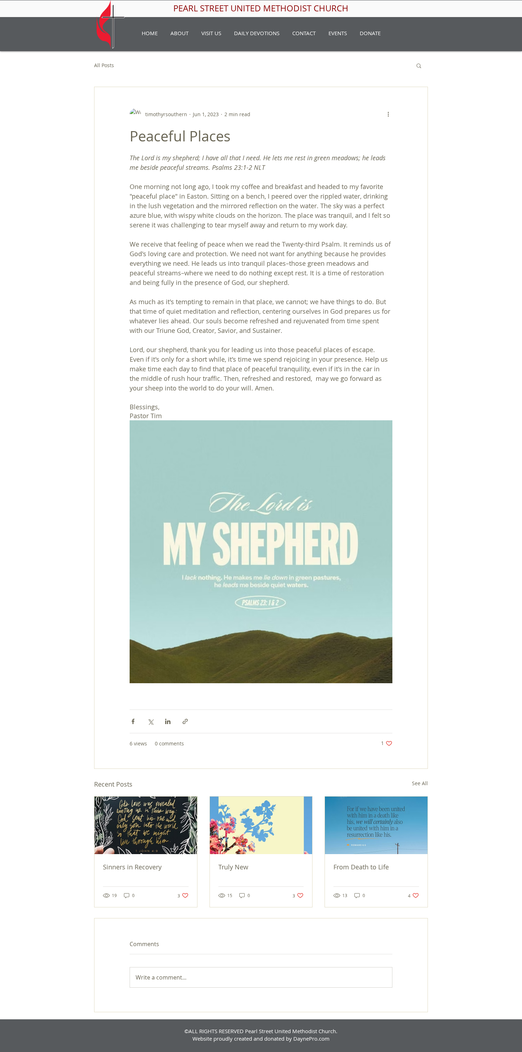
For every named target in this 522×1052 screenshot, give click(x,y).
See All (420, 783)
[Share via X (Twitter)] (150, 721)
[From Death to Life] (376, 825)
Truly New (233, 867)
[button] (179, 33)
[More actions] (388, 114)
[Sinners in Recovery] (145, 825)
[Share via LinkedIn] (167, 721)
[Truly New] (261, 825)
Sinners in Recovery (132, 867)
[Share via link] (185, 721)
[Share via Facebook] (133, 721)
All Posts (104, 65)
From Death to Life (361, 867)
